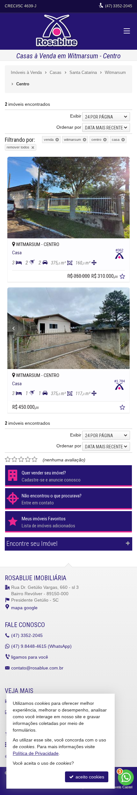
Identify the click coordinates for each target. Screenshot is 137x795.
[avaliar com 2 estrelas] (14, 459)
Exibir (75, 116)
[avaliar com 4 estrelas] (28, 459)
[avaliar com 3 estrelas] (21, 459)
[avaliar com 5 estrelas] (35, 459)
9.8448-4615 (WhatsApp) (41, 646)
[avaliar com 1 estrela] (8, 459)
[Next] (120, 197)
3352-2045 (118, 6)
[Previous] (16, 197)
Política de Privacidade (36, 753)
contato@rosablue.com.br (37, 667)
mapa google (24, 607)
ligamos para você (29, 657)
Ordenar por (68, 127)
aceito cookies (89, 776)
